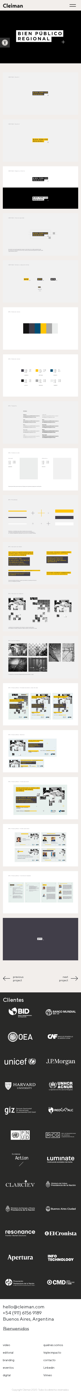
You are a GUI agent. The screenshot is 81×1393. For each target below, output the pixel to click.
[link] (5, 43)
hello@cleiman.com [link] (23, 1306)
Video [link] (6, 1345)
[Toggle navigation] (73, 5)
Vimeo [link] (47, 1375)
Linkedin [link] (48, 1367)
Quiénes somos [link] (53, 1345)
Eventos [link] (8, 1367)
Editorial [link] (8, 1352)
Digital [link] (7, 1375)
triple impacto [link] (52, 1352)
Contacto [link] (49, 1360)
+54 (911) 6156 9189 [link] (22, 1313)
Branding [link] (8, 1360)
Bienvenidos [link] (16, 1328)
